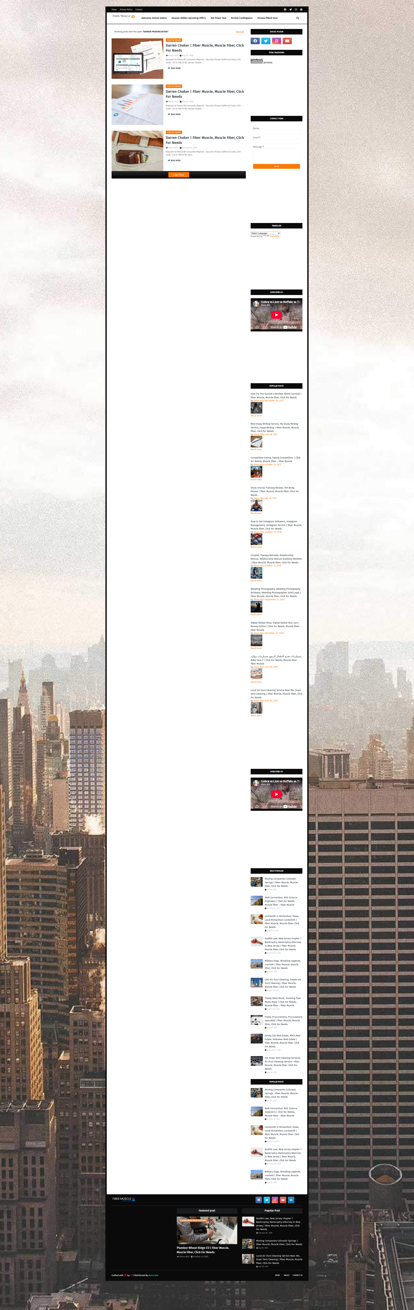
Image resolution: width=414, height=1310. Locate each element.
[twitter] (291, 9)
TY (131, 1275)
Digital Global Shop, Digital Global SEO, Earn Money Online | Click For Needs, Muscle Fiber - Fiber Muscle (276, 626)
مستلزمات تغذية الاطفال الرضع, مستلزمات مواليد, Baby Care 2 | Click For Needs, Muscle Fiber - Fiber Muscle (276, 660)
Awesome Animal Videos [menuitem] (154, 18)
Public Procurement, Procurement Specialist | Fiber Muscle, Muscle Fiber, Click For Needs (283, 1020)
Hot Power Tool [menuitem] (218, 18)
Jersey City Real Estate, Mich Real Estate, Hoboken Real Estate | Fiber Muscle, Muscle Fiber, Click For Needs (282, 1041)
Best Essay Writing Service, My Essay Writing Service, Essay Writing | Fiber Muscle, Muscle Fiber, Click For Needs (275, 427)
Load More (178, 174)
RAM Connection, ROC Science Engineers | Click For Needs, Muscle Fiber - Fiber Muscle (281, 901)
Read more (256, 415)
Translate (274, 236)
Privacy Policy (126, 9)
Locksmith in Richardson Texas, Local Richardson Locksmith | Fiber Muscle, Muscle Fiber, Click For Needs (282, 922)
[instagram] (296, 9)
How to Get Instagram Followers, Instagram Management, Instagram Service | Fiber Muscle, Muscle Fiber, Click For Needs (276, 525)
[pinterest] (300, 9)
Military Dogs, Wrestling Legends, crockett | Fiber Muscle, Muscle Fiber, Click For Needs (283, 964)
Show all (240, 31)
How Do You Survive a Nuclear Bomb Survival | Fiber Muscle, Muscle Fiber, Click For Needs (276, 395)
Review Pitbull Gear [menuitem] (267, 18)
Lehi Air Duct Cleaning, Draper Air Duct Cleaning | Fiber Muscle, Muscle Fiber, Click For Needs (283, 983)
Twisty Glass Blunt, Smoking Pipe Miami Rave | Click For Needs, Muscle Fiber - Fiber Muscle (283, 1002)
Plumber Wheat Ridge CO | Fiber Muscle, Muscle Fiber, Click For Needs (203, 1250)
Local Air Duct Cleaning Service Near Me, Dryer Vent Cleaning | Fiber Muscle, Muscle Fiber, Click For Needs (276, 694)
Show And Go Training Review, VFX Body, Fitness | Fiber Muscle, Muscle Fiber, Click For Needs (275, 491)
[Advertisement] (276, 90)
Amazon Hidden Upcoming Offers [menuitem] (189, 18)
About (286, 1275)
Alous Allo (173, 55)
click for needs (174, 40)
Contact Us (297, 1275)
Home (114, 9)
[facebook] (285, 9)
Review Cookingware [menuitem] (242, 18)
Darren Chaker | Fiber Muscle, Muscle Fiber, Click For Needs (205, 48)
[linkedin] (291, 1200)
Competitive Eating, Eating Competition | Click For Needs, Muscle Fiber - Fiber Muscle (275, 459)
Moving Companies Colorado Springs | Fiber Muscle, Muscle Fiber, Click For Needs (281, 882)
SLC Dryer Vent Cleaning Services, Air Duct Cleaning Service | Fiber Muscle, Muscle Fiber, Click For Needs (283, 1063)
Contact (139, 9)
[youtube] (287, 41)
